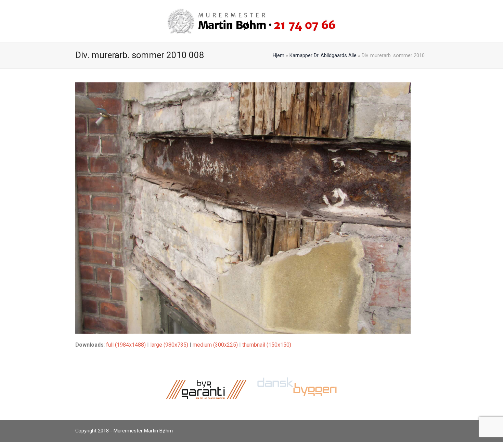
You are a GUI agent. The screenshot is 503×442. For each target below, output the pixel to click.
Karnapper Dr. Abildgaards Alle (323, 55)
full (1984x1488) (126, 344)
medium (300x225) (215, 344)
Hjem (278, 55)
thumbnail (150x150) (266, 344)
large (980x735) (169, 344)
